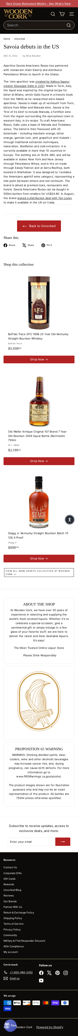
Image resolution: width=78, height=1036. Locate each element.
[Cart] (62, 14)
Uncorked (19, 38)
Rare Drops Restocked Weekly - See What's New (38, 3)
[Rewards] (10, 1025)
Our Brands (10, 901)
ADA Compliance (14, 946)
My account (11, 951)
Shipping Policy (13, 918)
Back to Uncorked (42, 226)
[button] (70, 520)
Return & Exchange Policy (19, 912)
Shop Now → (39, 359)
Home (7, 38)
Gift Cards (9, 878)
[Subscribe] (62, 842)
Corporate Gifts (13, 873)
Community (10, 935)
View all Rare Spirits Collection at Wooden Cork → (38, 572)
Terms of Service (14, 923)
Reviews (9, 895)
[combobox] (39, 25)
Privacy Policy (12, 929)
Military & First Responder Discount (24, 940)
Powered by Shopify (49, 1027)
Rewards (9, 884)
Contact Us (10, 867)
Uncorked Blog (12, 889)
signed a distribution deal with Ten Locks (44, 198)
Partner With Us (13, 906)
